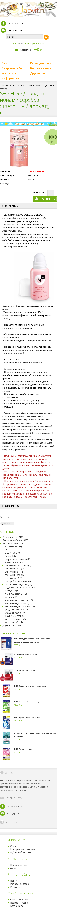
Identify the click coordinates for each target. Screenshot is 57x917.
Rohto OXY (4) (12, 555)
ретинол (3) (11, 596)
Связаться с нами (19, 899)
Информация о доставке (23, 849)
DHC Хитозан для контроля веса (30, 686)
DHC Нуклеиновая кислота (27, 717)
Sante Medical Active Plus (26, 654)
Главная (3, 85)
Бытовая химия (40, 68)
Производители (18, 864)
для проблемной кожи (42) (19, 581)
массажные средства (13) (18, 584)
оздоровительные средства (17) (22, 587)
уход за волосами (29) (16, 609)
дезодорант (7, 523)
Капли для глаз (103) (13, 537)
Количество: (39, 192)
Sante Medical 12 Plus (24, 670)
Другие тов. (38, 73)
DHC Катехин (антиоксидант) (28, 702)
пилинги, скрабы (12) (16, 593)
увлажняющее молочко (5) (19, 600)
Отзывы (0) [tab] (12, 505)
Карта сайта (17, 905)
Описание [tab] (11, 205)
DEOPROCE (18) (13, 552)
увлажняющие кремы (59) (18, 603)
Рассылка (15, 886)
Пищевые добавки (14, 68)
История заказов (19, 883)
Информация (11, 78)
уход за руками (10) (15, 612)
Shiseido (32, 179)
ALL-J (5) (9, 549)
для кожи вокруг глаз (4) (18, 565)
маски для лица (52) (15, 618)
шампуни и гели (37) (15, 615)
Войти (16, 43)
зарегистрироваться (33, 43)
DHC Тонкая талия (23, 749)
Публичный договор (21, 852)
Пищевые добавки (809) (15, 540)
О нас (13, 845)
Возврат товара (19, 902)
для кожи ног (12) (14, 571)
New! (5, 63)
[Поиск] (46, 37)
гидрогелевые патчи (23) (18, 559)
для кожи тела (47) (15, 574)
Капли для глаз (40, 63)
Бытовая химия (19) (13, 543)
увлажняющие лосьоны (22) (20, 606)
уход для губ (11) (14, 622)
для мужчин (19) (13, 577)
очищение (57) (12, 590)
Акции (13, 868)
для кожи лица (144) (15, 568)
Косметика (9, 73)
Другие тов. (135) (11, 625)
